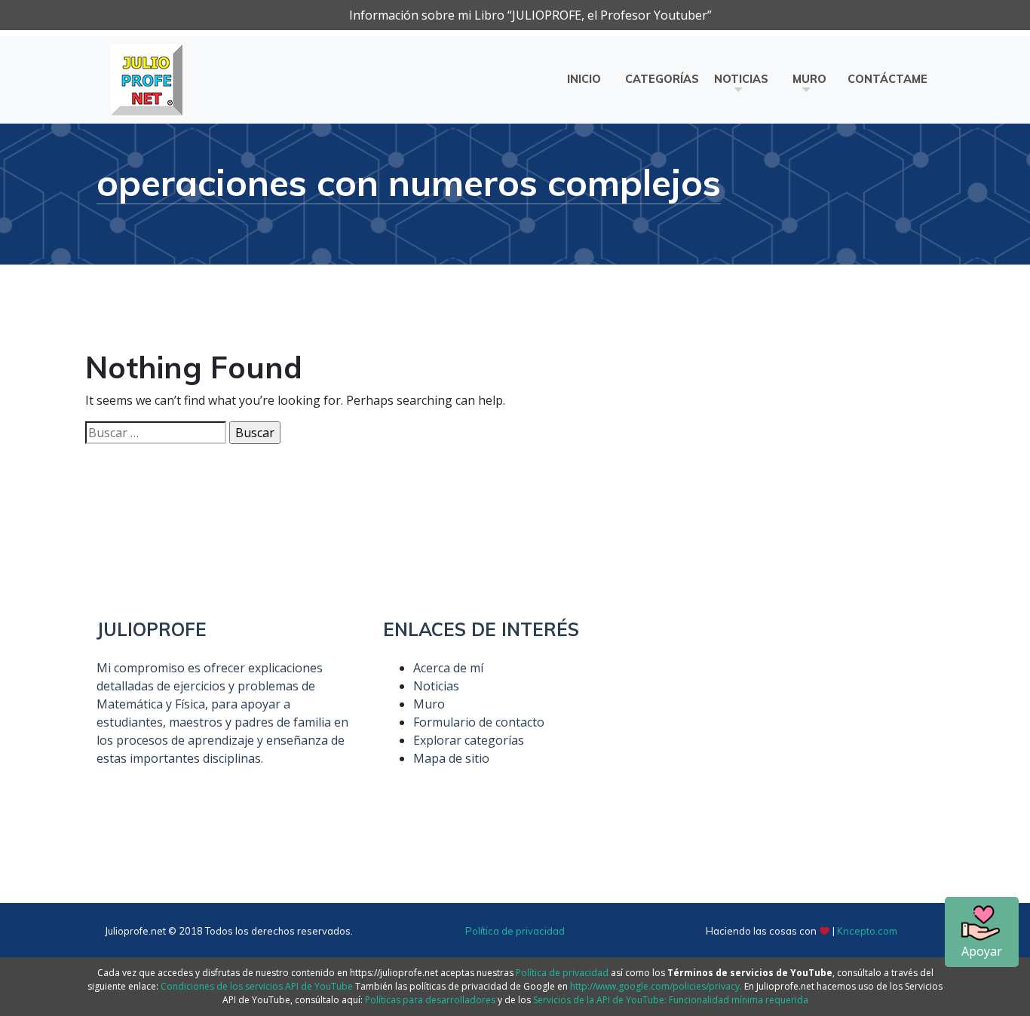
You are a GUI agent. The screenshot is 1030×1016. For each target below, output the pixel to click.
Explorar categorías (468, 740)
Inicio (584, 79)
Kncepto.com (867, 931)
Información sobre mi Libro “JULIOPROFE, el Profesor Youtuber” (530, 15)
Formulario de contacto (478, 722)
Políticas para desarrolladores (430, 999)
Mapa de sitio (451, 758)
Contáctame (887, 79)
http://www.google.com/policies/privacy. (656, 986)
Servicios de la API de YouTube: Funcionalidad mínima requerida (670, 999)
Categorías (662, 79)
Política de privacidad (515, 931)
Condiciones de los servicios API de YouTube (257, 986)
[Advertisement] (801, 724)
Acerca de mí (448, 667)
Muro (809, 79)
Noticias (741, 79)
